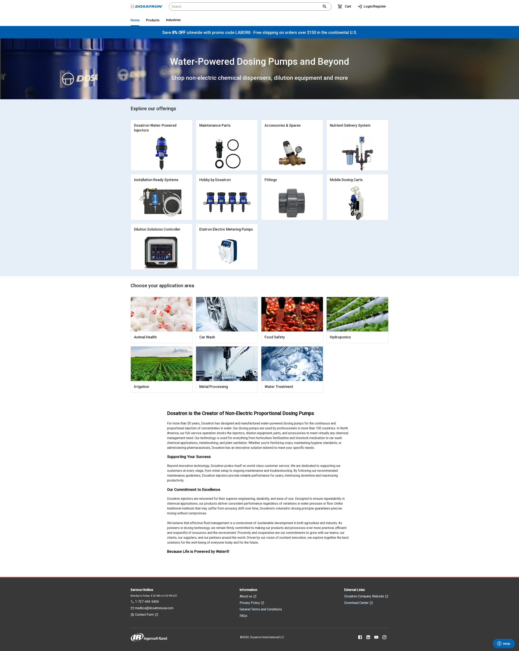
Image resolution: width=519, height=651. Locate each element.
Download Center (356, 603)
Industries (173, 20)
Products (153, 20)
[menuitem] (135, 21)
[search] (325, 6)
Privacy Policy (250, 603)
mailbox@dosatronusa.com (154, 608)
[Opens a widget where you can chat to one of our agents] (504, 644)
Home (135, 20)
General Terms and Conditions (261, 609)
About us (246, 596)
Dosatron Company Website (364, 596)
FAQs (243, 616)
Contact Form (144, 614)
